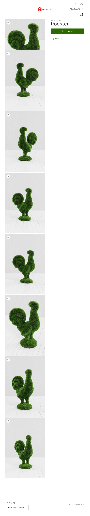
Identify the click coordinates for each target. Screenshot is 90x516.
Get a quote (67, 31)
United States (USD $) (16, 507)
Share (57, 39)
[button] (7, 9)
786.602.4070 (76, 9)
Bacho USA (79, 505)
